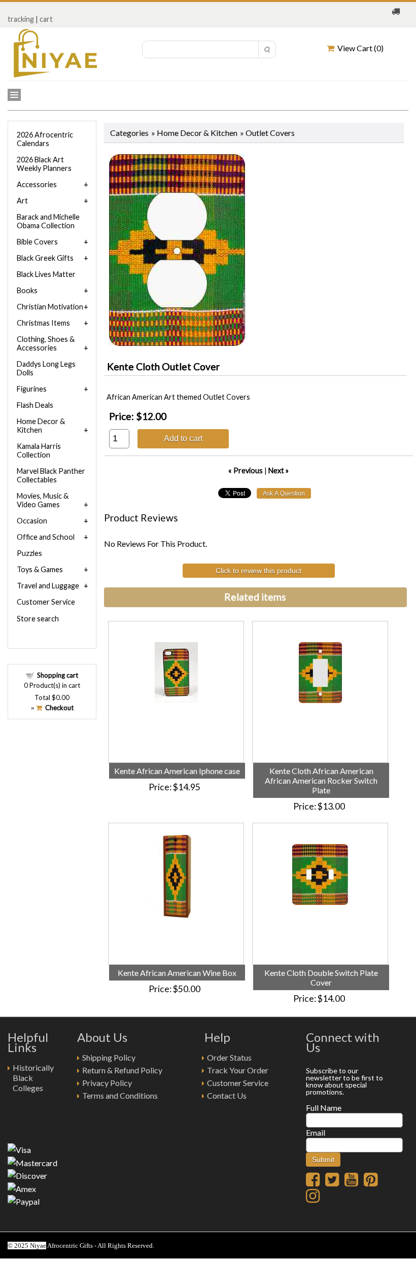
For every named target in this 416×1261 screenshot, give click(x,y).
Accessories (37, 184)
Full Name (323, 1107)
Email (315, 1132)
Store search (38, 618)
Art (22, 200)
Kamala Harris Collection (39, 450)
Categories (129, 132)
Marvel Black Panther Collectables (51, 475)
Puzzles (29, 553)
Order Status (229, 1057)
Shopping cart (57, 675)
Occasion (32, 520)
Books (27, 290)
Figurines (32, 388)
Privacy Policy (107, 1083)
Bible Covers (37, 241)
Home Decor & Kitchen (197, 132)
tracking (21, 19)
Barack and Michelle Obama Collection (48, 221)
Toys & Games (40, 569)
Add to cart (183, 438)
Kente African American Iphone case (177, 771)
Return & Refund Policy (122, 1070)
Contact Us (227, 1095)
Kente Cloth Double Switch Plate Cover (321, 977)
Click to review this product (258, 570)
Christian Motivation (50, 306)
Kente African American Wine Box (177, 972)
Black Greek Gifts (45, 258)
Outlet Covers (270, 132)
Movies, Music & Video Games (42, 500)
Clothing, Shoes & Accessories (46, 343)
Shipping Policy (108, 1057)
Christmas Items (43, 323)
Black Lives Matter (46, 274)
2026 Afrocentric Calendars (45, 139)
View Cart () (359, 48)
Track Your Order (237, 1070)
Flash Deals (35, 405)
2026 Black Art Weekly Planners (44, 163)
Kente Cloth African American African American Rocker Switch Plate (321, 780)
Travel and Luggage (48, 585)
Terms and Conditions (120, 1095)
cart (46, 19)
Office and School (46, 537)
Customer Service (46, 602)
